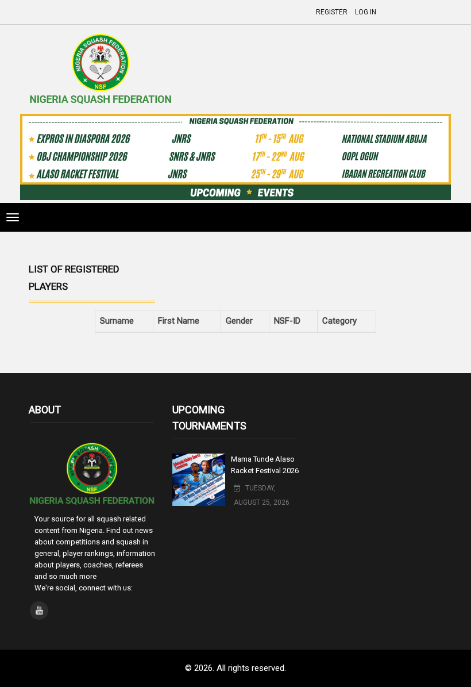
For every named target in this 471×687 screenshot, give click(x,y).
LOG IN (365, 12)
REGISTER (332, 12)
